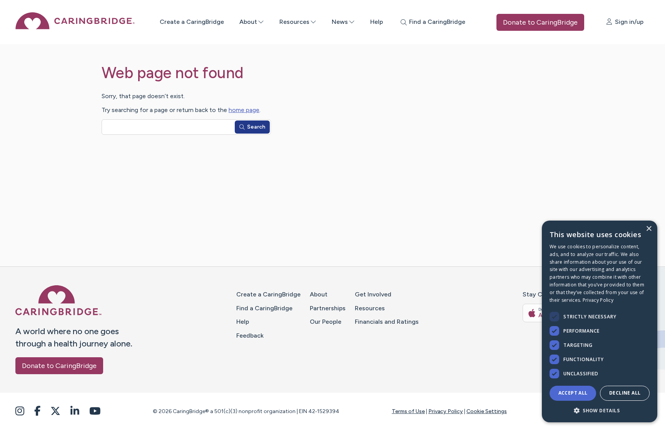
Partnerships (328, 308)
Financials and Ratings (387, 321)
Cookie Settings (486, 411)
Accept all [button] (573, 393)
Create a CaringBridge (192, 21)
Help (376, 21)
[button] (600, 410)
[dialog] (599, 321)
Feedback (250, 335)
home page (244, 110)
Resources (294, 21)
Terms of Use (408, 411)
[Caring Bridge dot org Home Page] (75, 27)
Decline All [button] (624, 393)
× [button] (649, 229)
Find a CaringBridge (264, 308)
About (248, 21)
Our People (325, 321)
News (340, 21)
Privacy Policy (445, 411)
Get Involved (373, 294)
